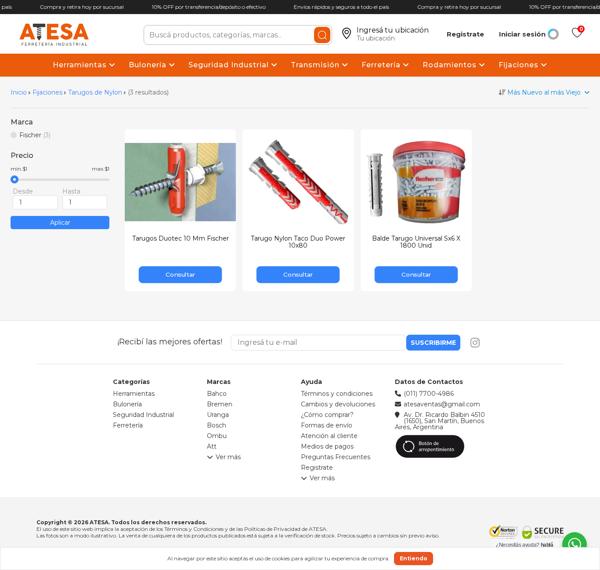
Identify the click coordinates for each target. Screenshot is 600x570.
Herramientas (81, 65)
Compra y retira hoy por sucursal (80, 7)
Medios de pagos (327, 446)
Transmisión (316, 65)
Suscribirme (433, 343)
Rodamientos (451, 65)
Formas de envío (326, 425)
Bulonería (149, 65)
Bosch (216, 425)
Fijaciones (520, 65)
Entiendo (413, 558)
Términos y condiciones (336, 394)
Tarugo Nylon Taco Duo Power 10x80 (298, 241)
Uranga (218, 415)
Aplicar (60, 223)
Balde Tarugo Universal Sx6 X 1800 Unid (416, 241)
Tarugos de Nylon (95, 92)
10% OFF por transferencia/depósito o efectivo (207, 7)
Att (212, 446)
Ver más (228, 457)
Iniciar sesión (522, 34)
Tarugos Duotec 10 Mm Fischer (180, 238)
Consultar (180, 274)
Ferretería (382, 65)
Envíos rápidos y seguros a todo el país (339, 7)
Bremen (219, 404)
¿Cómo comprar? (327, 415)
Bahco (217, 394)
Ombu (217, 436)
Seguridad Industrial (229, 65)
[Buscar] (322, 35)
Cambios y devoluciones (338, 404)
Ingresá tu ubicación (393, 30)
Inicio (19, 92)
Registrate (465, 34)
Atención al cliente (329, 436)
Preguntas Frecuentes (335, 457)
